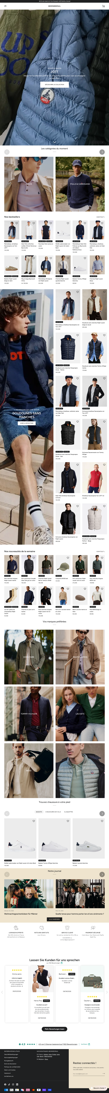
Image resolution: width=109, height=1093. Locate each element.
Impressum (7, 1073)
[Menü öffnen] (7, 6)
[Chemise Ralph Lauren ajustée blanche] (63, 264)
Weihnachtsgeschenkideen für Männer (21, 914)
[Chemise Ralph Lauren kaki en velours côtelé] (45, 564)
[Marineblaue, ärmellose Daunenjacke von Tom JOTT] (11, 229)
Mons (46, 1059)
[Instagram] (13, 1084)
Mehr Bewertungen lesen (54, 1029)
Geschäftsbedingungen (11, 1054)
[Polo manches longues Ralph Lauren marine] (11, 564)
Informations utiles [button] (12, 1051)
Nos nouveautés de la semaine (19, 551)
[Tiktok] (9, 1084)
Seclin (41, 1056)
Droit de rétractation (10, 1064)
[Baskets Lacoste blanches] (89, 838)
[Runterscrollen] (54, 142)
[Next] (102, 152)
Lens (58, 1054)
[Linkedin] (17, 1084)
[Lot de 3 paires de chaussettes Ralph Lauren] (11, 595)
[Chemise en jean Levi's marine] (28, 595)
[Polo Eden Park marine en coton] (45, 229)
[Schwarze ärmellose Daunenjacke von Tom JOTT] (94, 391)
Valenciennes (48, 1056)
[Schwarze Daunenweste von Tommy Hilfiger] (94, 434)
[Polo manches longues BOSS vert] (97, 564)
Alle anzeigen (54, 919)
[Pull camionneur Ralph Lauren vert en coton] (80, 564)
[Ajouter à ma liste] (16, 223)
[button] (2, 992)
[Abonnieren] (103, 1073)
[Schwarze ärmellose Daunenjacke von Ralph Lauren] (68, 518)
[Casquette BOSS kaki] (63, 564)
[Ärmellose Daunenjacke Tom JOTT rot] (94, 477)
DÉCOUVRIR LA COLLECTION (54, 84)
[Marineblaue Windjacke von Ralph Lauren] (45, 264)
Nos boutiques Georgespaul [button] (47, 1051)
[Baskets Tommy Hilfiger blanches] (80, 264)
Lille (38, 1056)
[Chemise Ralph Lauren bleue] (97, 264)
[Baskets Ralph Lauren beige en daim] (11, 264)
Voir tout (100, 217)
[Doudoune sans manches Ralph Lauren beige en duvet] (94, 304)
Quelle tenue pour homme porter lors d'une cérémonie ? (80, 914)
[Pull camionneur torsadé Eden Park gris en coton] (28, 564)
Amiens (46, 1054)
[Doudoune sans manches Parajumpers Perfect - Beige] (94, 518)
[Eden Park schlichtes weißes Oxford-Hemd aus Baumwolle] (28, 229)
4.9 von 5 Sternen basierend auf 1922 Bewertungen (58, 1044)
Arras (50, 1054)
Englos (54, 1054)
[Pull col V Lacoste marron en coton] (63, 595)
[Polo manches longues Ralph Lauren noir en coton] (45, 595)
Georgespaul (80, 1090)
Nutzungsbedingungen (11, 1057)
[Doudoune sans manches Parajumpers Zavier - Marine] (68, 347)
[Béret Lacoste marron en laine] (80, 595)
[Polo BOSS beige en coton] (97, 595)
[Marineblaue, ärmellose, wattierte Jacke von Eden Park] (97, 229)
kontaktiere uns (8, 1076)
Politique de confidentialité (12, 1067)
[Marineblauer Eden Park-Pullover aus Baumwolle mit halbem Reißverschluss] (80, 229)
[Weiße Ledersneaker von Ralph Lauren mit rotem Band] (63, 229)
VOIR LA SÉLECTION (26, 423)
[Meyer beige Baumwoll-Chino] (28, 264)
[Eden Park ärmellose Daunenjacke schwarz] (68, 477)
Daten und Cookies (9, 1070)
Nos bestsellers (12, 216)
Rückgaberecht (8, 1060)
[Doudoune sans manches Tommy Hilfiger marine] (94, 347)
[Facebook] (5, 1084)
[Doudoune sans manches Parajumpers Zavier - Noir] (68, 434)
